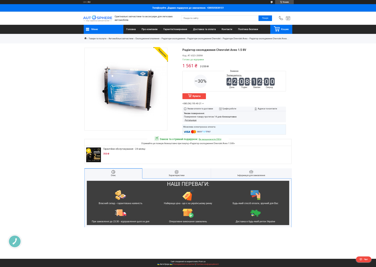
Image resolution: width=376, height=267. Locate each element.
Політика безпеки (248, 29)
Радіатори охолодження (173, 38)
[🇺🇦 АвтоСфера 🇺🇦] (97, 18)
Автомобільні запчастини (121, 38)
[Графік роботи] (288, 18)
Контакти (227, 29)
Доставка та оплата (204, 29)
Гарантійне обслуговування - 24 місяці (124, 149)
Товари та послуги (97, 38)
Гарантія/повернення (175, 29)
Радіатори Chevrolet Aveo (235, 38)
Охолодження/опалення (147, 38)
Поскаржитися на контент (184, 264)
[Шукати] (265, 18)
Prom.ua (202, 262)
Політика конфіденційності (207, 264)
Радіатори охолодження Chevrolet (204, 38)
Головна (131, 29)
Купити (196, 96)
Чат (366, 259)
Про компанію (150, 29)
